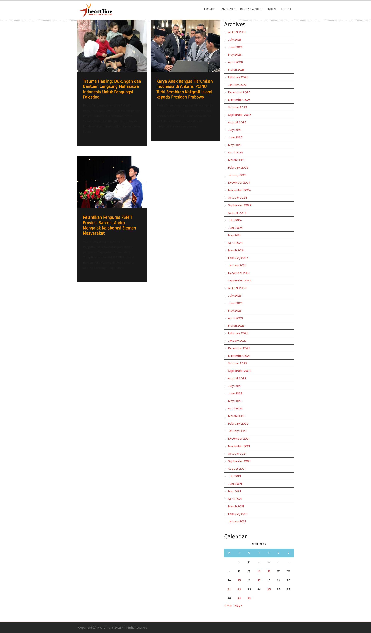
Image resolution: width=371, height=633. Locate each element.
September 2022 (239, 371)
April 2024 (235, 243)
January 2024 (237, 265)
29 (239, 598)
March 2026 (236, 69)
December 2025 (239, 92)
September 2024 (239, 205)
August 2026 (237, 32)
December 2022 (239, 348)
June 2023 (235, 303)
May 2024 (235, 235)
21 (229, 589)
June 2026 (235, 47)
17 (259, 580)
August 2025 (237, 122)
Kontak (286, 9)
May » (238, 605)
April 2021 (235, 499)
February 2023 (238, 333)
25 (269, 589)
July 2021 (234, 476)
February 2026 (238, 77)
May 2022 (235, 401)
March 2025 (236, 160)
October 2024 (237, 197)
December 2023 (239, 273)
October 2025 (237, 107)
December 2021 (239, 438)
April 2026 (235, 62)
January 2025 (237, 175)
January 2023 (237, 340)
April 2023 (235, 318)
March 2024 (236, 250)
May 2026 (235, 54)
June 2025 (235, 137)
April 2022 (235, 408)
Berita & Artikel (251, 9)
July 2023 (235, 295)
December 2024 (239, 182)
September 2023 (239, 280)
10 (259, 571)
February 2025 (238, 167)
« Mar (228, 605)
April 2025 (235, 152)
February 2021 (238, 514)
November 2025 (239, 100)
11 (269, 571)
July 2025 (235, 130)
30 (249, 598)
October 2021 (237, 453)
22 (239, 589)
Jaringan (226, 9)
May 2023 (235, 310)
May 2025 (235, 145)
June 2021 (235, 484)
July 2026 (235, 39)
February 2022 (238, 423)
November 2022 (239, 356)
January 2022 (237, 431)
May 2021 (234, 491)
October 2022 (237, 363)
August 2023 (237, 288)
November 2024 (239, 190)
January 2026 (237, 84)
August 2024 (237, 212)
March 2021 (236, 506)
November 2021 (239, 446)
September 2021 (239, 461)
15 (239, 580)
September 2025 (239, 115)
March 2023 (236, 325)
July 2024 (235, 220)
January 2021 (237, 521)
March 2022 (236, 416)
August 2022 (237, 378)
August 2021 (237, 468)
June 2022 (235, 393)
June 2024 (235, 228)
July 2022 (235, 386)
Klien (272, 9)
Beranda (209, 9)
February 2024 (238, 258)
